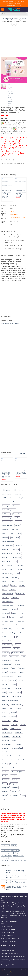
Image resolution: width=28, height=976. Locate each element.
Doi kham (5, 577)
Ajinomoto (18, 494)
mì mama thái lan (5, 850)
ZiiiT (3, 799)
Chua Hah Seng (16, 557)
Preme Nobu (6, 720)
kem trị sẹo (13, 845)
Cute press (20, 565)
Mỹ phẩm (16, 18)
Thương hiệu (10, 3)
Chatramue (15, 549)
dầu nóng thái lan (6, 845)
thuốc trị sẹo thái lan (13, 858)
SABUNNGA (5, 736)
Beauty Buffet (17, 514)
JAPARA (4, 617)
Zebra (23, 796)
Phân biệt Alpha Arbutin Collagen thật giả (15, 871)
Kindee (4, 633)
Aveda (4, 502)
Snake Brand (6, 752)
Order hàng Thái (12, 1)
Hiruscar (14, 609)
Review (19, 3)
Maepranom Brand (17, 653)
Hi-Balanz (5, 609)
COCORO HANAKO (7, 565)
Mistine (4, 672)
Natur (21, 680)
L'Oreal (21, 633)
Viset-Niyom (16, 780)
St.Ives (12, 760)
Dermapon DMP (7, 573)
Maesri (4, 657)
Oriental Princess (17, 696)
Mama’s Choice (6, 661)
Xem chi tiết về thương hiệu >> (10, 323)
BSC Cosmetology (7, 545)
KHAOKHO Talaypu (8, 629)
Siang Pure (5, 740)
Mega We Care (6, 665)
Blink (11, 533)
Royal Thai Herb (7, 732)
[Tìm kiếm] (25, 13)
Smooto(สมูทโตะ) (17, 748)
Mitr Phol (13, 672)
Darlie (4, 569)
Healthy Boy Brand (7, 605)
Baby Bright (5, 506)
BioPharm (5, 530)
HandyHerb (15, 597)
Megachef (17, 665)
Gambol (13, 585)
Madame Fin (11, 641)
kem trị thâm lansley (6, 848)
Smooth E (5, 748)
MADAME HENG (7, 645)
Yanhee (4, 796)
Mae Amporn (6, 649)
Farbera (21, 581)
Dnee (17, 573)
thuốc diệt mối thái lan (7, 855)
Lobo (12, 637)
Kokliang (12, 633)
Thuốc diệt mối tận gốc (18, 855)
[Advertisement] (14, 41)
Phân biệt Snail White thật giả (9, 954)
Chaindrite (5, 549)
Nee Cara (5, 684)
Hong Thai (5, 613)
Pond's (4, 712)
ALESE (4, 498)
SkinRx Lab (18, 744)
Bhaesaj (17, 526)
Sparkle (4, 760)
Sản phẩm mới (21, 1)
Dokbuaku (15, 577)
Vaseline (13, 776)
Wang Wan (5, 788)
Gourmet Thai (20, 593)
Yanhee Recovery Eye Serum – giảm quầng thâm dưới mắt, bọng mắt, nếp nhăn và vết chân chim (7, 474)
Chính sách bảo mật (7, 935)
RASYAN (23, 724)
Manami (17, 661)
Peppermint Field (7, 708)
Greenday (5, 597)
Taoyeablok (5, 768)
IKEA (22, 613)
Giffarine (12, 589)
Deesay (12, 569)
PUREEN (14, 724)
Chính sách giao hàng (7, 932)
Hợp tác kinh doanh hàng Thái (10, 938)
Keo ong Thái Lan (16, 848)
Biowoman (15, 530)
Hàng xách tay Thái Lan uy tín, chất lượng (13, 957)
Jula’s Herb (21, 621)
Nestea (14, 684)
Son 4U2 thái (23, 853)
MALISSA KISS (14, 657)
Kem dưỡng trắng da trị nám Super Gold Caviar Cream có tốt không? (16, 881)
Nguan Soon (18, 688)
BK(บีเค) (4, 533)
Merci (13, 669)
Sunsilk (4, 764)
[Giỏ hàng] (26, 9)
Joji (21, 617)
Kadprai (10, 625)
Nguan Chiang (6, 688)
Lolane (19, 637)
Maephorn (5, 653)
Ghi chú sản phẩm (9, 160)
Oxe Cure (5, 704)
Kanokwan (19, 625)
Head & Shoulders (7, 601)
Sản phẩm (10, 18)
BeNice (17, 518)
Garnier (21, 585)
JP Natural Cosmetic (8, 621)
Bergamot (18, 522)
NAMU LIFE (12, 680)
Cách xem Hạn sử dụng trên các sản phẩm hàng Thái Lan (16, 876)
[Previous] (3, 69)
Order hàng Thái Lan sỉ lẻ (8, 941)
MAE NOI (16, 649)
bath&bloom (6, 514)
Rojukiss (4, 728)
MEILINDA (5, 669)
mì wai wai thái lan (15, 850)
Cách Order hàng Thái (7, 951)
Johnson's (13, 617)
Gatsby (4, 589)
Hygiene (14, 613)
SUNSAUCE (21, 760)
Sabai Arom (18, 732)
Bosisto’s (5, 537)
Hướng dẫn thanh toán (8, 929)
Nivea (4, 692)
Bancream (16, 506)
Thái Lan (12, 211)
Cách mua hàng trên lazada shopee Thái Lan (13, 961)
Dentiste (20, 569)
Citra (15, 561)
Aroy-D (21, 498)
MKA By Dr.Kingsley (8, 676)
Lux (3, 641)
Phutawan (19, 708)
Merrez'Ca (22, 669)
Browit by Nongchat (8, 541)
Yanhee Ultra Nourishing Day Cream (17, 860)
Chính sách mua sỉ (6, 926)
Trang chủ (5, 1)
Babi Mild (12, 502)
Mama (24, 657)
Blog (15, 3)
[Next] (24, 69)
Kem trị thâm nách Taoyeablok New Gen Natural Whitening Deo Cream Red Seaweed (6, 194)
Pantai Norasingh (16, 704)
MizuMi (22, 672)
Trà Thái (21, 858)
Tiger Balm (16, 768)
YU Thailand (14, 796)
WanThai (15, 788)
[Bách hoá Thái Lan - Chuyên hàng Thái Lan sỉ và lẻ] (14, 9)
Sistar (14, 740)
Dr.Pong (4, 581)
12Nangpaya (6, 490)
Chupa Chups (6, 561)
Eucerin (13, 581)
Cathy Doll (19, 545)
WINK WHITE (15, 792)
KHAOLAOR (20, 629)
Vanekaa (4, 776)
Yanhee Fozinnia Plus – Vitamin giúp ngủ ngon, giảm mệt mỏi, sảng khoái (21, 473)
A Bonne (22, 490)
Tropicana (5, 772)
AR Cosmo (13, 498)
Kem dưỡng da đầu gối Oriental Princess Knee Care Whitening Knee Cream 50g (21, 193)
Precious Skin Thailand (9, 716)
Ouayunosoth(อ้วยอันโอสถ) (10, 700)
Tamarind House (15, 764)
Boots (19, 533)
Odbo (19, 692)
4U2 (15, 490)
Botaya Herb (15, 537)
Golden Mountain (7, 593)
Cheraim (18, 553)
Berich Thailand (7, 526)
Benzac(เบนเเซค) (7, 522)
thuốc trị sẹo (4, 858)
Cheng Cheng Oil (7, 553)
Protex (15, 720)
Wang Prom (13, 784)
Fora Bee (5, 585)
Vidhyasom (5, 780)
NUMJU (11, 692)
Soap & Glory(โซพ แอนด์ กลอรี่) (11, 756)
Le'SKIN (4, 637)
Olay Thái (5, 696)
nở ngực (16, 853)
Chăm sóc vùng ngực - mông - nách (18, 218)
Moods (20, 676)
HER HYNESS (20, 605)
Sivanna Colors (6, 744)
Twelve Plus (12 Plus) (18, 772)
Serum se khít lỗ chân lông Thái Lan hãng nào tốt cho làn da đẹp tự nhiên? (16, 887)
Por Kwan (13, 712)
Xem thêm (22, 453)
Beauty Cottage (7, 518)
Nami (4, 680)
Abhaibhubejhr (6, 494)
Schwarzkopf (17, 736)
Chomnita (5, 557)
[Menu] (2, 9)
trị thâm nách (5, 860)
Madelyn (17, 645)
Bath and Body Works (8, 510)
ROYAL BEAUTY (15, 728)
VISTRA (4, 784)
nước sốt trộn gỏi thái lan (7, 853)
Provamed (5, 724)
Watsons (5, 792)
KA (3, 625)
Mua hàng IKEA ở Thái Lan (9, 965)
